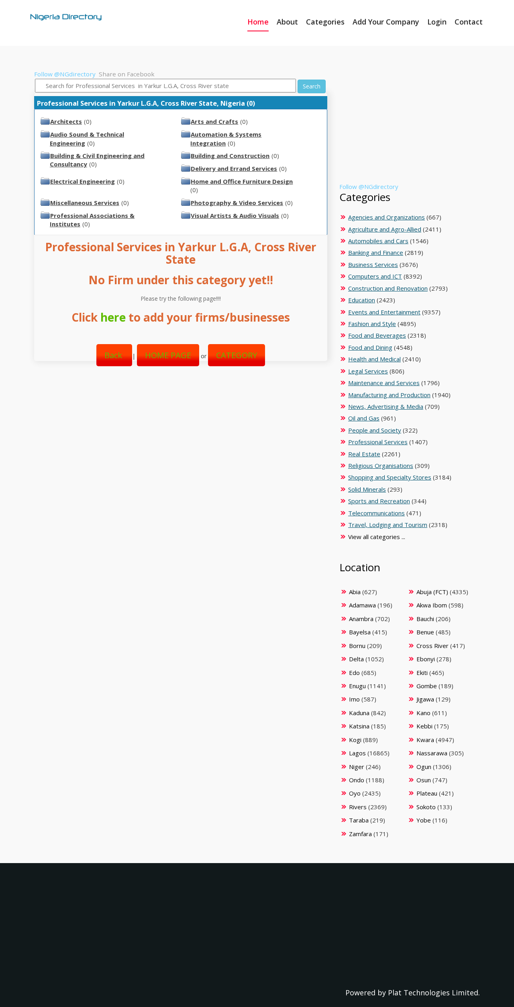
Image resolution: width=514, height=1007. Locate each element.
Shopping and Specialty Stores (389, 477)
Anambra (361, 619)
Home (258, 22)
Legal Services (368, 371)
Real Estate (364, 454)
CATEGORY (236, 355)
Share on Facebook (127, 74)
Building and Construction (230, 156)
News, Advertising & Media (385, 406)
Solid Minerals (367, 489)
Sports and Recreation (379, 501)
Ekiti (422, 673)
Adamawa (362, 605)
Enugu (357, 686)
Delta (356, 659)
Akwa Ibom (431, 605)
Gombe (426, 686)
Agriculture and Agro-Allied (384, 229)
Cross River (432, 646)
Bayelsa (360, 632)
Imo (354, 699)
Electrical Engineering (82, 181)
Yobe (423, 820)
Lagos (357, 753)
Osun (423, 780)
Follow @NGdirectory (65, 74)
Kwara (425, 740)
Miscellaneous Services (84, 203)
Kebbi (424, 726)
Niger (356, 767)
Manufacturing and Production (389, 395)
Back (114, 355)
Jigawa (425, 699)
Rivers (358, 807)
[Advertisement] (177, 437)
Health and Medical (374, 359)
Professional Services (378, 442)
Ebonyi (425, 659)
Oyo (355, 793)
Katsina (359, 726)
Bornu (357, 646)
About (287, 22)
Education (361, 300)
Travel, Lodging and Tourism (387, 525)
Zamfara (360, 834)
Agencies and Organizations (386, 217)
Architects (66, 121)
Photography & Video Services (237, 203)
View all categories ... (376, 537)
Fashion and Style (372, 324)
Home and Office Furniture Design (242, 181)
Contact (469, 22)
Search (311, 86)
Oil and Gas (363, 418)
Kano (423, 713)
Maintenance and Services (384, 383)
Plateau (426, 793)
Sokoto (426, 807)
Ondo (356, 780)
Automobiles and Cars (378, 241)
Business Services (373, 264)
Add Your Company (386, 22)
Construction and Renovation (388, 288)
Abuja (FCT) (432, 592)
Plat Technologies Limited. (434, 992)
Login (437, 22)
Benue (425, 632)
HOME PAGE (168, 355)
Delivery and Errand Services (234, 168)
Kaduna (359, 713)
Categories (325, 22)
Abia (355, 592)
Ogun (423, 767)
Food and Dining (370, 347)
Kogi (355, 740)
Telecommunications (376, 513)
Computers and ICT (375, 276)
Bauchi (425, 619)
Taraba (359, 820)
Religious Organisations (380, 465)
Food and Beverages (377, 335)
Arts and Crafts (214, 121)
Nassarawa (431, 753)
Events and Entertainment (384, 312)
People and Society (374, 430)
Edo (354, 673)
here (113, 317)
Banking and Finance (375, 252)
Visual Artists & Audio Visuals (235, 215)
